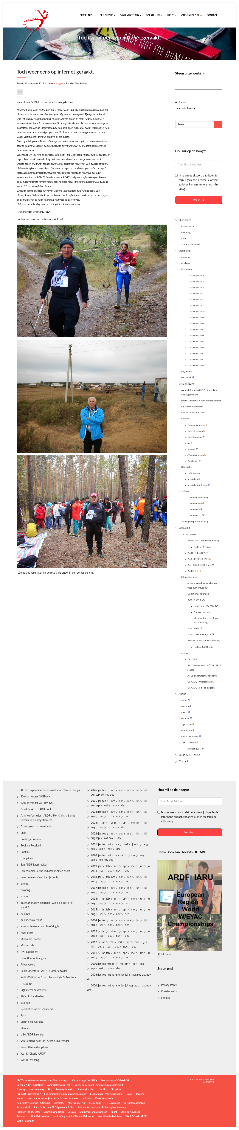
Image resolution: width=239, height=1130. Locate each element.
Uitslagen (185, 263)
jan (103, 823)
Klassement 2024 (195, 288)
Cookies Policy (169, 991)
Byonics (185, 718)
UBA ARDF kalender (32, 1034)
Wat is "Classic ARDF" (33, 1054)
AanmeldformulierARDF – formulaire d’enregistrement (199, 392)
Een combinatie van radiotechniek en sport (45, 871)
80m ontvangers (189, 577)
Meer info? (27, 933)
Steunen (25, 1028)
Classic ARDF (188, 227)
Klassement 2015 (195, 341)
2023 (94, 823)
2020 (94, 855)
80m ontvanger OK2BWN (36, 796)
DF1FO (191, 659)
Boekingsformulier (31, 839)
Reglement (186, 371)
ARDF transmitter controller (201, 676)
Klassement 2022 (195, 300)
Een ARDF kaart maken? (193, 413)
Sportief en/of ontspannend (37, 1009)
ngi (188, 443)
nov (114, 805)
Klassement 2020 (195, 311)
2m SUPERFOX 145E (198, 559)
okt (106, 805)
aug (93, 795)
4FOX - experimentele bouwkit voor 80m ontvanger (50, 790)
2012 (94, 942)
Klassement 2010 (195, 365)
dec (123, 805)
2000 (94, 985)
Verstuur (198, 200)
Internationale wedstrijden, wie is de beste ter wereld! (47, 905)
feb (112, 823)
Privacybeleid (28, 964)
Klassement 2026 (195, 276)
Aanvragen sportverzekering (194, 521)
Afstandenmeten (195, 455)
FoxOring (185, 233)
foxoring (25, 890)
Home (24, 896)
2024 (94, 812)
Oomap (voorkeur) (196, 425)
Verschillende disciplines (34, 1047)
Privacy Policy (169, 985)
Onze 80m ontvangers (192, 407)
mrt (113, 790)
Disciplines (86, 15)
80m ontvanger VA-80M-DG (37, 803)
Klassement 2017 (195, 329)
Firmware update (202, 612)
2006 (94, 975)
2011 (94, 953)
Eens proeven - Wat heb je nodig (39, 877)
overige (184, 653)
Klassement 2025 (195, 282)
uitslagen (58, 84)
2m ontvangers (188, 534)
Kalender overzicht (31, 920)
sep (101, 816)
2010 (94, 964)
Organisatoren (129, 15)
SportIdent (192, 479)
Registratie (186, 467)
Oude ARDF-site (190, 15)
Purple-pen (192, 461)
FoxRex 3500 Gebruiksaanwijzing (203, 640)
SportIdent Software (197, 485)
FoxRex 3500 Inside (203, 647)
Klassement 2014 (195, 347)
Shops (171, 15)
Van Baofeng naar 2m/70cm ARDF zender (204, 667)
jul (145, 790)
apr (121, 790)
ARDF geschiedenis (190, 244)
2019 (94, 866)
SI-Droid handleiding (197, 498)
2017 (94, 888)
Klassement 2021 (195, 305)
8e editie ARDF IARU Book (36, 809)
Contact (212, 15)
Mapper (191, 449)
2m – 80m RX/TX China (199, 565)
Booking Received (31, 845)
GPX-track (186, 377)
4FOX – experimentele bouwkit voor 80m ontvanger (202, 585)
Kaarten (185, 419)
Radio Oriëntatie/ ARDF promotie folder (201, 401)
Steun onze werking (32, 1022)
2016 (94, 899)
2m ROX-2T (193, 571)
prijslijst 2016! (194, 749)
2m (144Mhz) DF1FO (198, 553)
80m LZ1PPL (193, 629)
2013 (94, 931)
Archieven (181, 102)
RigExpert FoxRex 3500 (34, 990)
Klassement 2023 (195, 294)
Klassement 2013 (195, 353)
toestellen (153, 15)
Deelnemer (106, 15)
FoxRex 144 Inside (203, 547)
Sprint (184, 238)
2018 (94, 877)
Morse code (27, 945)
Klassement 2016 (195, 335)
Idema (184, 712)
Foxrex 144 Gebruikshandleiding (203, 541)
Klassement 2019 (195, 317)
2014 (20, 92)
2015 (94, 909)
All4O (184, 700)
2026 (94, 790)
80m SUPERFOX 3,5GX (199, 634)
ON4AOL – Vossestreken (199, 682)
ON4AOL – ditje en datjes (200, 688)
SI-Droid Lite (193, 509)
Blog (23, 833)
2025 (94, 801)
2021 (94, 844)
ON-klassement (29, 952)
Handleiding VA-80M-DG (206, 606)
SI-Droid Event (194, 503)
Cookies (25, 852)
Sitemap (25, 1003)
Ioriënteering (193, 473)
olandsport (186, 730)
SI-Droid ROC (194, 515)
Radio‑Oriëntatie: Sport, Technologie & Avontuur (48, 977)
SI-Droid (185, 491)
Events (24, 884)
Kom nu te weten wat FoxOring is (40, 926)
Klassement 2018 (195, 323)
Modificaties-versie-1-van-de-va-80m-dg (206, 620)
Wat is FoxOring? (30, 1060)
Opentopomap (194, 437)
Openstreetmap (195, 431)
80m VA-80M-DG (196, 600)
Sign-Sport (186, 724)
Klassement (187, 269)
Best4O (185, 706)
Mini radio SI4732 (31, 939)
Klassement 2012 (195, 359)
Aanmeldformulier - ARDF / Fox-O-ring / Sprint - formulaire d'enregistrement (49, 818)
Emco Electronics (189, 736)
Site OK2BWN (188, 742)
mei (129, 790)
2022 (94, 833)
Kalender (185, 257)
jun (137, 790)
